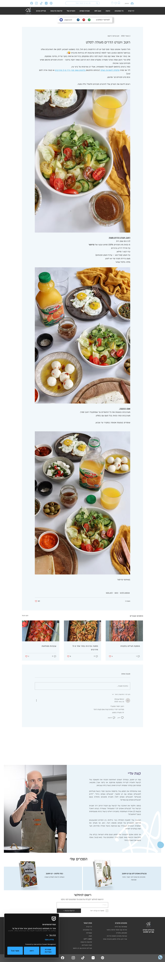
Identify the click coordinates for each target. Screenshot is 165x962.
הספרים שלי (78, 859)
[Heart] (115, 3)
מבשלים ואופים (148, 930)
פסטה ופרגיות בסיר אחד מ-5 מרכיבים (85, 648)
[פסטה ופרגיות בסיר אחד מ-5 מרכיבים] (82, 630)
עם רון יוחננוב (148, 932)
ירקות (116, 593)
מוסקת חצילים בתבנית (130, 646)
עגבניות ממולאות (49, 646)
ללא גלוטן (109, 593)
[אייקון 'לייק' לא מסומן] (122, 717)
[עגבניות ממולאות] (40, 630)
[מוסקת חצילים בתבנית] (124, 630)
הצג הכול (25, 616)
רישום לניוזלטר (82, 895)
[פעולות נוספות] (36, 700)
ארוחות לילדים (125, 593)
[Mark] (119, 3)
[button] (112, 3)
